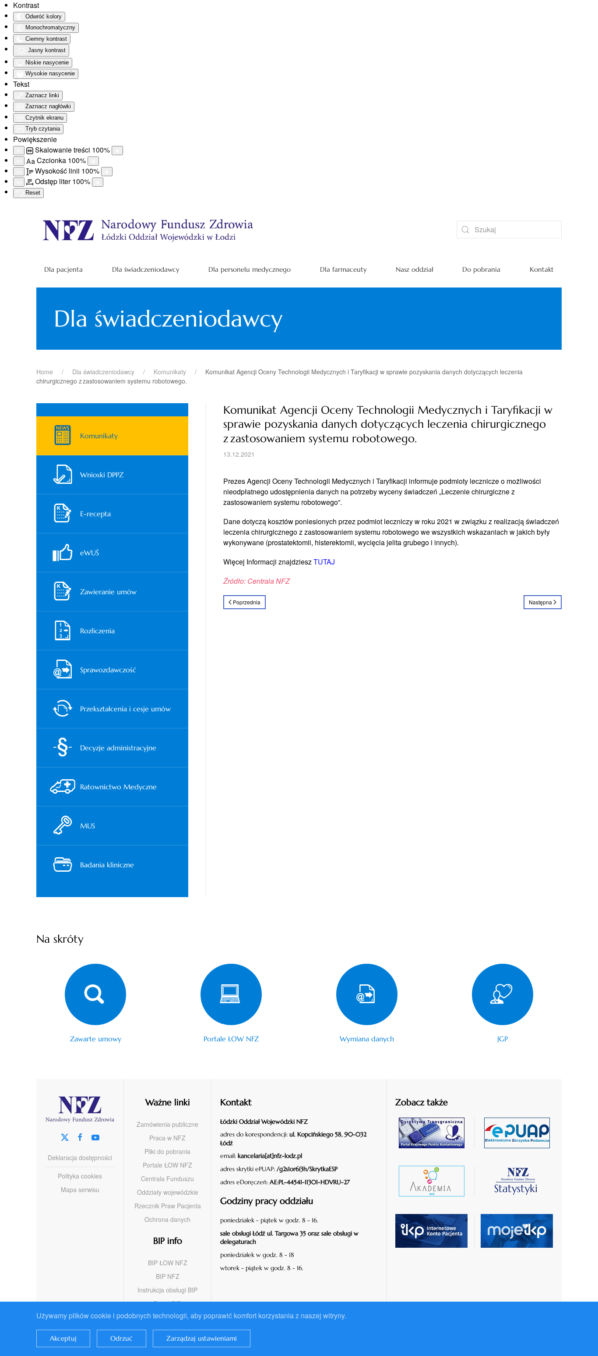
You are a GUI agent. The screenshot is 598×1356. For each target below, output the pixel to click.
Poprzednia (246, 602)
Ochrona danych (167, 1219)
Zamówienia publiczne (167, 1124)
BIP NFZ (167, 1276)
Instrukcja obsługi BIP (167, 1289)
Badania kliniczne (107, 864)
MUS (87, 825)
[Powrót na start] (233, 230)
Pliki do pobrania (167, 1151)
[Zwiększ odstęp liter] (97, 182)
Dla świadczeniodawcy (145, 269)
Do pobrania (481, 269)
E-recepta (95, 513)
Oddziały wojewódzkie (167, 1192)
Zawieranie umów (108, 591)
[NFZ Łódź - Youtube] (95, 1137)
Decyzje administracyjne (118, 747)
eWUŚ (89, 552)
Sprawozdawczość (108, 669)
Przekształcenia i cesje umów (125, 708)
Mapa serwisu (80, 1189)
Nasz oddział (414, 269)
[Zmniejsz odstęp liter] (19, 182)
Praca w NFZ (167, 1137)
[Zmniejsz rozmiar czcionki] (19, 161)
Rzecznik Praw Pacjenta (167, 1205)
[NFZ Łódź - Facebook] (80, 1137)
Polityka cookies (80, 1175)
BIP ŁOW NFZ (167, 1262)
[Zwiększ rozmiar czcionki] (93, 161)
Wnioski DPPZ (101, 474)
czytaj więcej (435, 1132)
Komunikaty (99, 435)
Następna (540, 602)
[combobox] (509, 229)
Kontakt (542, 269)
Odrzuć (121, 1338)
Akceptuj (63, 1338)
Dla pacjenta (63, 269)
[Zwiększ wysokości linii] (107, 171)
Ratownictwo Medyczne (118, 786)
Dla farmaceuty (343, 269)
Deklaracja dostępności (80, 1157)
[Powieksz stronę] (117, 150)
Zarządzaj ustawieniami (201, 1338)
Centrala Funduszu (167, 1178)
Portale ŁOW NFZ (167, 1165)
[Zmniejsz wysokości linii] (19, 171)
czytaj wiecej (435, 1180)
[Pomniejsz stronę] (19, 150)
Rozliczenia (97, 630)
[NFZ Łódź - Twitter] (64, 1137)
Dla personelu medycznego (249, 269)
